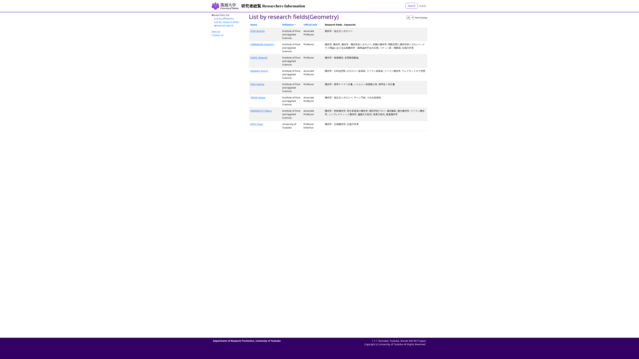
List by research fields (226, 22)
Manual (216, 31)
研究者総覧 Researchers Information (273, 6)
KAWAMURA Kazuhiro (262, 44)
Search (412, 5)
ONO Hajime (257, 84)
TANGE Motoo (257, 97)
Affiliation (288, 24)
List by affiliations (224, 18)
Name (253, 24)
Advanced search (224, 25)
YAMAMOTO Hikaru (261, 110)
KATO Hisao (256, 124)
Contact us (217, 35)
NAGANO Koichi (259, 70)
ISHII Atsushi (257, 31)
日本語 (422, 5)
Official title (310, 24)
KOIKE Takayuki (258, 57)
